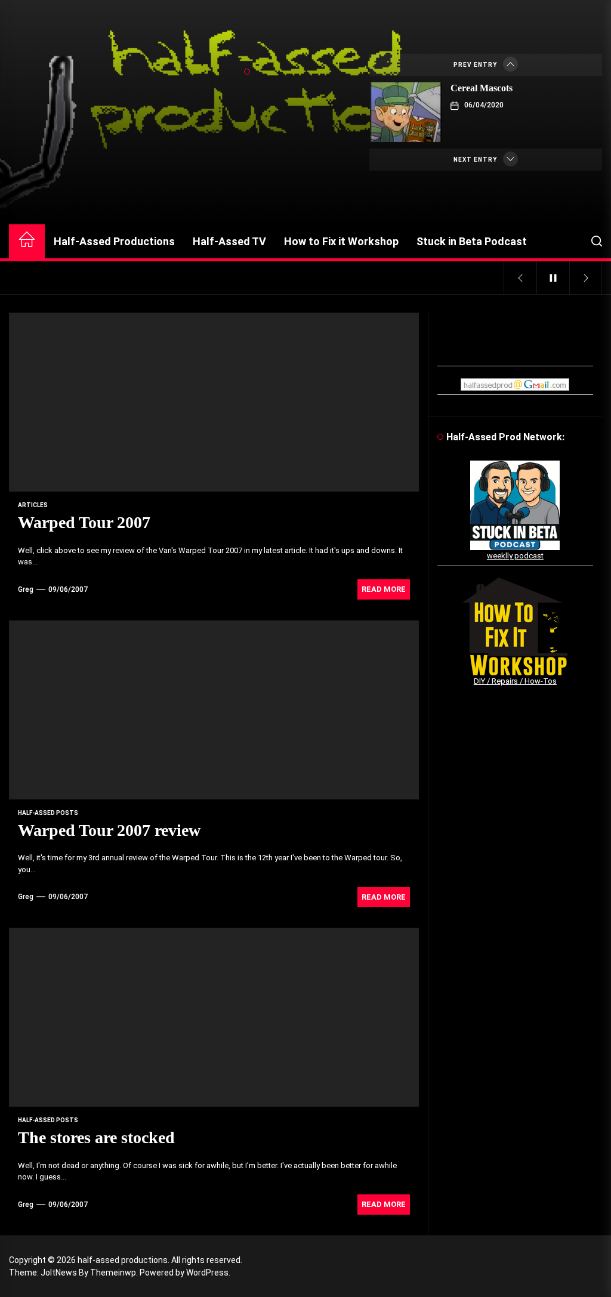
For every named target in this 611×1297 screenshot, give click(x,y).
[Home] (27, 241)
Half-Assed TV (229, 241)
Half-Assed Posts (48, 813)
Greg (25, 589)
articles (33, 505)
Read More (384, 589)
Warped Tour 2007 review (109, 830)
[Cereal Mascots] (406, 112)
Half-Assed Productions (114, 241)
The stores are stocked (96, 1137)
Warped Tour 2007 (84, 522)
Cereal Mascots (481, 88)
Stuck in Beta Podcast (471, 241)
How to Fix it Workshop (341, 241)
